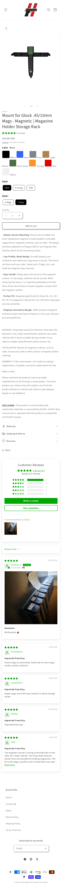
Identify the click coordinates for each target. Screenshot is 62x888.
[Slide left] (24, 106)
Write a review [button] (30, 500)
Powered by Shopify (40, 882)
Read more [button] (9, 764)
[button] (6, 10)
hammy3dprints (26, 882)
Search (9, 797)
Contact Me (11, 804)
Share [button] (7, 450)
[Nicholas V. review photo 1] (31, 597)
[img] (11, 560)
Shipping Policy (13, 823)
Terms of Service (13, 830)
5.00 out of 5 (39, 470)
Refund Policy (12, 817)
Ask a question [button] (31, 508)
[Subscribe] (45, 848)
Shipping (5, 142)
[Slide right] (37, 106)
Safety (9, 810)
